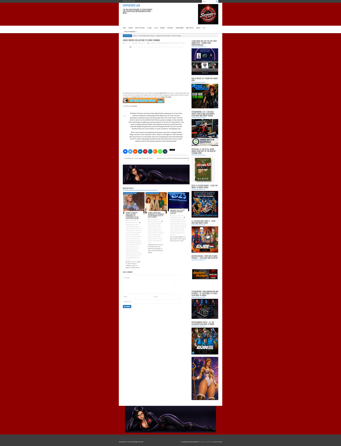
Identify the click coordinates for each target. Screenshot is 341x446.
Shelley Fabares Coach (154, 227)
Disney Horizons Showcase (177, 227)
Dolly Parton (130, 228)
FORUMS (130, 28)
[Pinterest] (145, 151)
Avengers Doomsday (176, 219)
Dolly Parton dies (131, 238)
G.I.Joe (155, 28)
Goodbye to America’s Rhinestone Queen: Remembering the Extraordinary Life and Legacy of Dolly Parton (132, 215)
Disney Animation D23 (179, 223)
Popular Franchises (129, 31)
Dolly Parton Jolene (131, 244)
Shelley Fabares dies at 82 (155, 231)
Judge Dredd (164, 43)
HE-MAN (149, 28)
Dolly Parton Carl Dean (134, 232)
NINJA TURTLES (190, 28)
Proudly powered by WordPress (190, 442)
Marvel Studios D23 (175, 231)
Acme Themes (218, 442)
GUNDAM (162, 28)
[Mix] (155, 151)
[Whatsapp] (160, 151)
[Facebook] (125, 151)
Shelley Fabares (156, 225)
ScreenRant (133, 106)
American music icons (132, 224)
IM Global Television (155, 43)
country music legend (132, 226)
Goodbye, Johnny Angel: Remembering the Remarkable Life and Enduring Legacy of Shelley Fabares (156, 215)
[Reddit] (135, 151)
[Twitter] (130, 151)
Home (124, 28)
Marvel (198, 28)
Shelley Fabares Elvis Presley (156, 233)
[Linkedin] (140, 151)
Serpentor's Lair (131, 5)
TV (185, 43)
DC (204, 28)
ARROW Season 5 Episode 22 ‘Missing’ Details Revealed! (173, 158)
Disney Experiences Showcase (178, 225)
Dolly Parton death (135, 236)
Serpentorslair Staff (139, 43)
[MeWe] (150, 151)
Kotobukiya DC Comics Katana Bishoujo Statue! (139, 158)
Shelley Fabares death (154, 229)
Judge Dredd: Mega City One (176, 43)
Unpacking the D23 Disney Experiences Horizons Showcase (177, 211)
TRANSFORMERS (180, 28)
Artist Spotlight (140, 28)
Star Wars (170, 28)
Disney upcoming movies (177, 229)
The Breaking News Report (130, 193)
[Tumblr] (165, 151)
